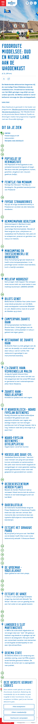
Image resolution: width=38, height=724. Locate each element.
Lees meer (6, 102)
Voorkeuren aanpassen (19, 718)
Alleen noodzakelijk (19, 712)
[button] (3, 6)
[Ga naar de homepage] (11, 3)
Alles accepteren (19, 707)
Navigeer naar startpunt (14, 141)
